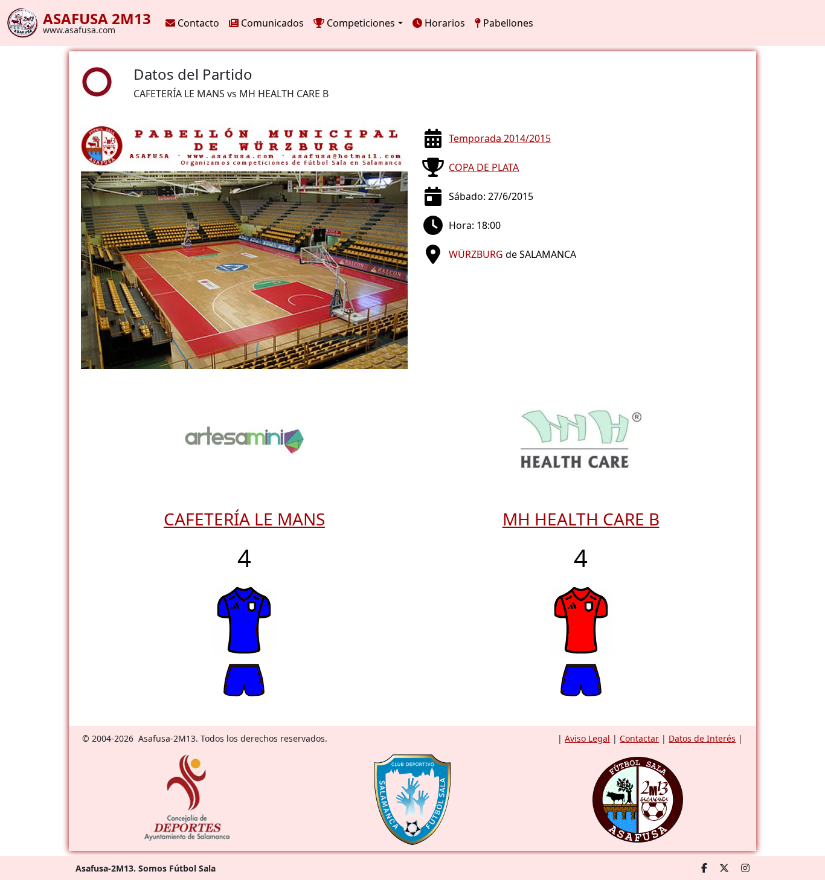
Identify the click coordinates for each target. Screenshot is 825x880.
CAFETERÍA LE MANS (244, 518)
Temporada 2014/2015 (500, 138)
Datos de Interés (702, 738)
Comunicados (271, 23)
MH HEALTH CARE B (581, 518)
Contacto (197, 23)
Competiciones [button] (359, 23)
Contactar (639, 738)
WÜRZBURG (476, 254)
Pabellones (507, 23)
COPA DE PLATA (484, 167)
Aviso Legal (587, 738)
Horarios (443, 23)
